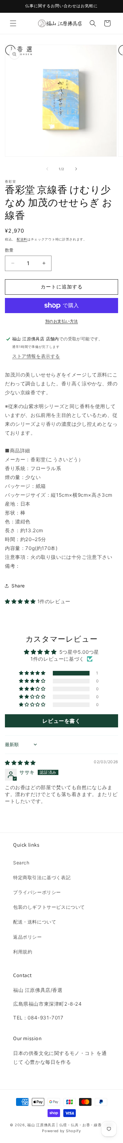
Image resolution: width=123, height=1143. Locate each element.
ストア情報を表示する (36, 356)
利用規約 (22, 951)
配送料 (22, 239)
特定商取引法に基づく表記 (42, 877)
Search (21, 862)
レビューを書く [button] (61, 721)
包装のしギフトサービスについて (49, 907)
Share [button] (18, 585)
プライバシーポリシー (37, 892)
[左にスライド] (47, 169)
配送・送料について (34, 922)
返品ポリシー (27, 937)
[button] (13, 23)
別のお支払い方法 (61, 321)
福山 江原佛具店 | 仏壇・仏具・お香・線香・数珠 (70, 1125)
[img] (20, 763)
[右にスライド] (76, 169)
